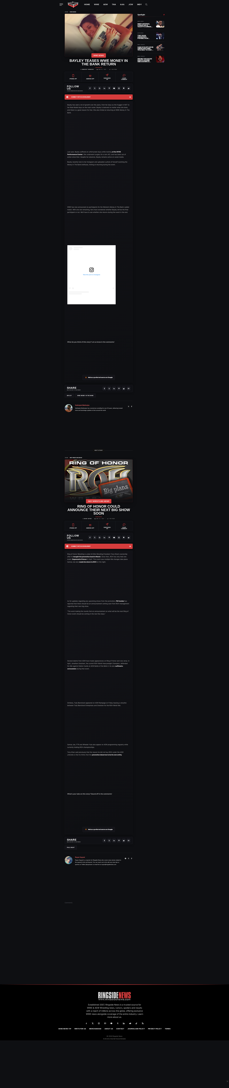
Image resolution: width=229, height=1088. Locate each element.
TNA (114, 4)
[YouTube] (114, 88)
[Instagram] (119, 88)
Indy (139, 4)
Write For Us (80, 1028)
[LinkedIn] (104, 88)
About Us (109, 1028)
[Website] (125, 858)
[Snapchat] (124, 88)
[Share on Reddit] (124, 388)
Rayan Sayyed (88, 518)
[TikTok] (136, 1023)
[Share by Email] (128, 388)
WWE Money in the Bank (85, 395)
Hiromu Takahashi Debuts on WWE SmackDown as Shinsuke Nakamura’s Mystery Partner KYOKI (144, 60)
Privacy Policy (155, 1028)
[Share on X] (109, 388)
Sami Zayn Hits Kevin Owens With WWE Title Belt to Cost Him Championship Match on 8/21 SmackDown (145, 49)
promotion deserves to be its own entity (107, 755)
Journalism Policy (136, 1028)
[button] (146, 4)
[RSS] (142, 1023)
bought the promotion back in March (87, 557)
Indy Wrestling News (76, 457)
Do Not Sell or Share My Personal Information (114, 1038)
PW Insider (120, 601)
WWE (96, 4)
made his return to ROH (87, 562)
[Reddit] (128, 88)
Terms (168, 1028)
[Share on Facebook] (104, 388)
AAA (122, 4)
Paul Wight (71, 847)
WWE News (73, 11)
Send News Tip (64, 1028)
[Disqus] (99, 933)
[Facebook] (90, 88)
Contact (120, 1028)
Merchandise (95, 1028)
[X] (95, 88)
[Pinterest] (109, 88)
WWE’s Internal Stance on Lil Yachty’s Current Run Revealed (144, 25)
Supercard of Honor (79, 559)
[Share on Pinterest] (119, 388)
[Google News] (99, 88)
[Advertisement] (80, 231)
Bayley (69, 395)
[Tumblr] (117, 1023)
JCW (131, 4)
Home (87, 4)
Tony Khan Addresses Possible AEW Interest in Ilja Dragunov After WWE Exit (144, 37)
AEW (105, 4)
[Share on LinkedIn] (114, 388)
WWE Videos (141, 44)
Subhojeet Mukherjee (88, 69)
